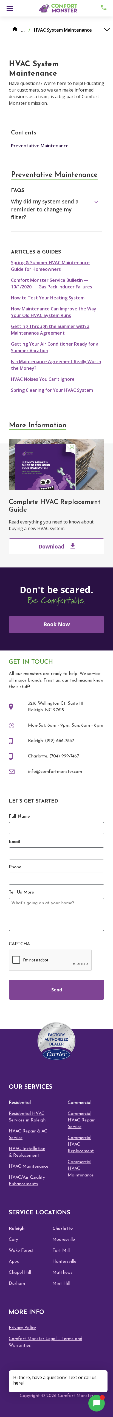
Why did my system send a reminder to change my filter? (44, 209)
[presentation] (50, 960)
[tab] (56, 209)
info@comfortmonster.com (55, 772)
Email (14, 842)
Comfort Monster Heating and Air (57, 8)
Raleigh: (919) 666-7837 (51, 741)
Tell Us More (21, 892)
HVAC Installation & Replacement (27, 1152)
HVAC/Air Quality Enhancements (27, 1180)
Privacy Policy (22, 1328)
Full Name (19, 816)
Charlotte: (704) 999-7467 (53, 756)
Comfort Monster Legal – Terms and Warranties (45, 1342)
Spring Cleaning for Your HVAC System (52, 390)
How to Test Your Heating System (47, 298)
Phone (15, 867)
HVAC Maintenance (28, 1166)
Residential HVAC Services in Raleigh (27, 1117)
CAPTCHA (19, 944)
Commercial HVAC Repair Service (81, 1120)
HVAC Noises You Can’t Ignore (43, 379)
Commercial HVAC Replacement (81, 1144)
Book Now (56, 624)
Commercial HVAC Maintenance (81, 1169)
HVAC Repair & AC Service (28, 1134)
